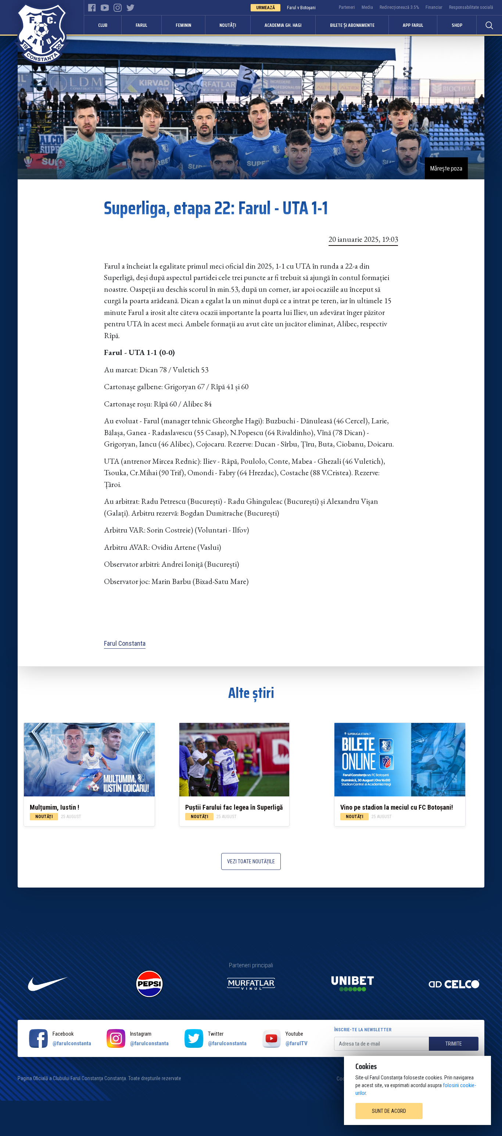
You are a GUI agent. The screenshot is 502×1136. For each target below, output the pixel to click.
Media (367, 7)
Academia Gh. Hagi (283, 25)
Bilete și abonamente (352, 25)
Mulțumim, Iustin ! (54, 807)
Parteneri (347, 7)
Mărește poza (446, 168)
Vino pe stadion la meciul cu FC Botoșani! (396, 807)
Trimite (453, 1044)
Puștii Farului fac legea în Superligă (234, 807)
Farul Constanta (125, 643)
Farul (141, 25)
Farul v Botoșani (301, 7)
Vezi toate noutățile (251, 861)
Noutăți (227, 25)
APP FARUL (413, 25)
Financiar (434, 7)
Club (102, 25)
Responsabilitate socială (471, 7)
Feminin (183, 25)
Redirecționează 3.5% (399, 7)
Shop (457, 25)
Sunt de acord (389, 1111)
